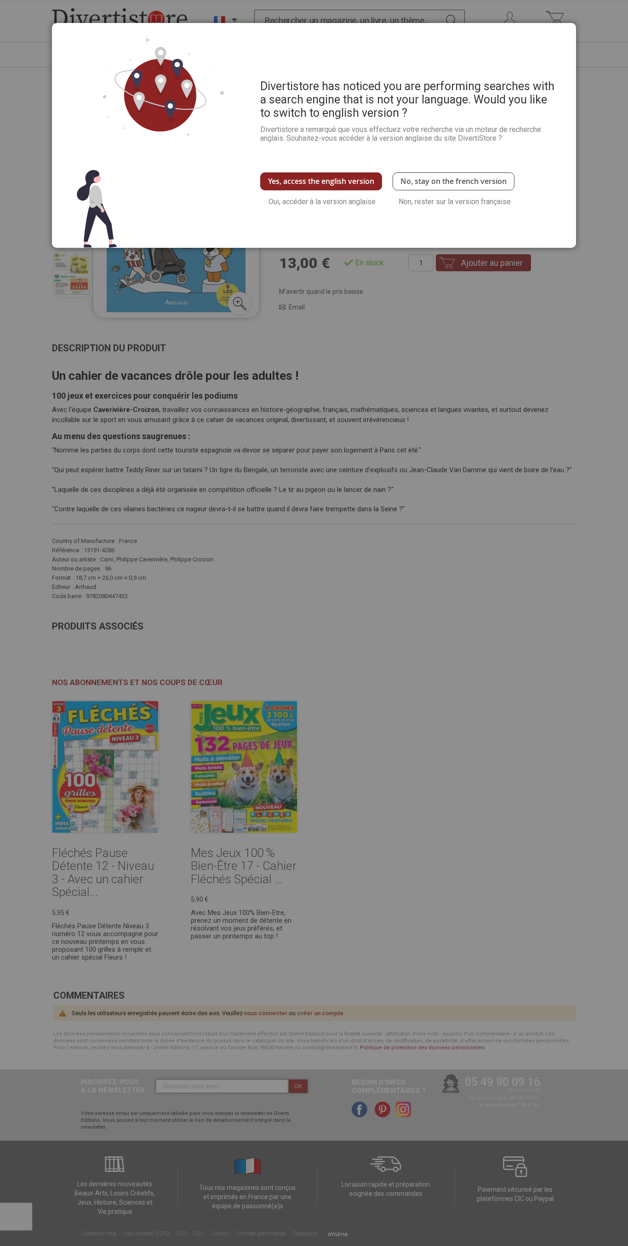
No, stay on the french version (453, 181)
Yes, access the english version (321, 181)
